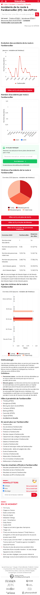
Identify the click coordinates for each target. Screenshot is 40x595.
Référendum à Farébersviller (12, 461)
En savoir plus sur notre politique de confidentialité (16, 165)
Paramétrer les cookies (12, 570)
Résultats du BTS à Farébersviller (14, 475)
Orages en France (9, 510)
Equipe (15, 567)
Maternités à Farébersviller (12, 456)
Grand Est (20, 4)
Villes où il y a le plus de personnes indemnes (20, 228)
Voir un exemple (31, 486)
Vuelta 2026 (7, 525)
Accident (12, 4)
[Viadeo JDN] (29, 589)
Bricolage (7, 491)
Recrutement (20, 569)
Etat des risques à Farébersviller (13, 434)
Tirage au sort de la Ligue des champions (16, 527)
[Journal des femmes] (10, 581)
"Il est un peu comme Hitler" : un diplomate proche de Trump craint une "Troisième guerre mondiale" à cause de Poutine (21, 542)
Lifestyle (7, 486)
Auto (6, 4)
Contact (36, 567)
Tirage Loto (7, 530)
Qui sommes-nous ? (7, 567)
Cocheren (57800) (9, 408)
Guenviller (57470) (9, 413)
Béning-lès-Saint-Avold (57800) (13, 406)
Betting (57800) (8, 411)
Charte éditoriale (22, 567)
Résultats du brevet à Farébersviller (14, 472)
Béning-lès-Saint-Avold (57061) (11, 20)
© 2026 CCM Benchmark (24, 572)
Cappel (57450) (8, 416)
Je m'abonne (19, 161)
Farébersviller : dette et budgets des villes (16, 449)
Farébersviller (7, 424)
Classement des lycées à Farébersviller (16, 439)
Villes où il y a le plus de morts (20, 217)
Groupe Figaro (13, 572)
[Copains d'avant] (10, 589)
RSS (14, 569)
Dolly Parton (7, 522)
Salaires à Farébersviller (10, 442)
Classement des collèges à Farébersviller (16, 437)
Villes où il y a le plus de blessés (20, 222)
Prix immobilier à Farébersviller (13, 459)
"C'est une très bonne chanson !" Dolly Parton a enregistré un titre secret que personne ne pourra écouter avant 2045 (19, 535)
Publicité (30, 567)
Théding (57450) (8, 401)
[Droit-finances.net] (29, 585)
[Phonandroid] (29, 593)
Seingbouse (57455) (9, 403)
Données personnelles (30, 569)
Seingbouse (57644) (28, 18)
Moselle (28, 4)
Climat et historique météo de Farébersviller (17, 446)
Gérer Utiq (21, 570)
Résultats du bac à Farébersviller (13, 470)
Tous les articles (8, 569)
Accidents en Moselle (10, 418)
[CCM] (29, 581)
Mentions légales (30, 570)
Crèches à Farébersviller (11, 454)
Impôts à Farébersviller (10, 444)
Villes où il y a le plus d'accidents (20, 90)
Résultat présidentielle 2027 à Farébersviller (17, 467)
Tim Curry (6, 508)
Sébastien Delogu (9, 518)
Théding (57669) (14, 18)
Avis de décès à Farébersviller (12, 427)
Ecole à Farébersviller (10, 451)
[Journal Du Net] (10, 585)
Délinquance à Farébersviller (12, 429)
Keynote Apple (8, 515)
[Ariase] (10, 593)
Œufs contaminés (9, 513)
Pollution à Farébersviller (11, 432)
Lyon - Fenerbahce (9, 520)
